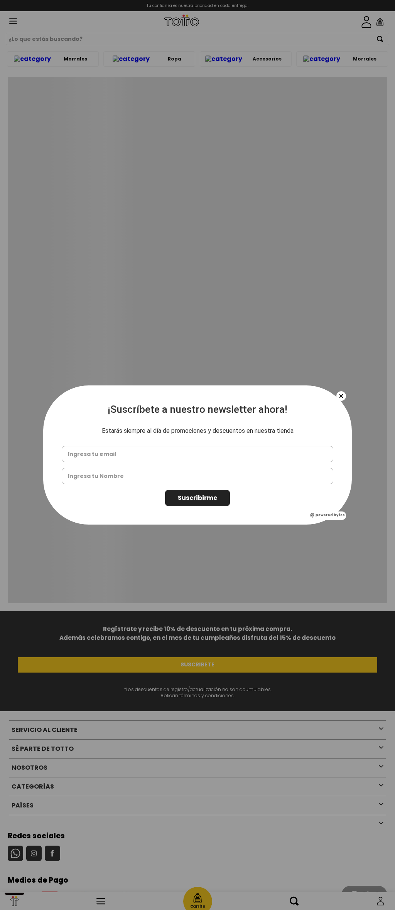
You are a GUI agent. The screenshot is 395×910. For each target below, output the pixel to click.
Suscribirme (197, 497)
